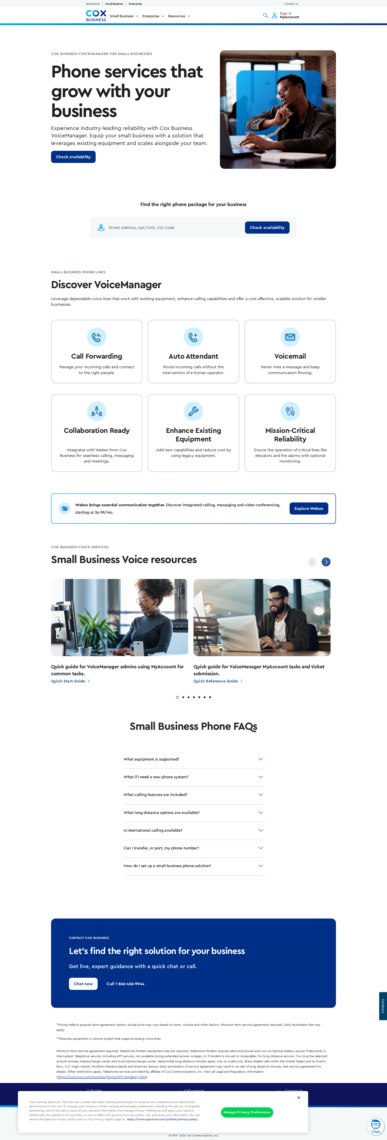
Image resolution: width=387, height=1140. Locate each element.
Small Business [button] (121, 16)
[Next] (326, 561)
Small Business (114, 3)
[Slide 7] (210, 696)
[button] (265, 15)
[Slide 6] (205, 696)
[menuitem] (124, 17)
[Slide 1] (177, 696)
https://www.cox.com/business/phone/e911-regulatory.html (102, 1077)
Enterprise (135, 3)
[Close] (299, 1098)
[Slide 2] (183, 696)
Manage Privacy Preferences (247, 1112)
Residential (93, 3)
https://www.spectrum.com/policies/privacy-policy (162, 1119)
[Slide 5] (199, 696)
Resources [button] (176, 16)
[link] (73, 157)
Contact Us (291, 3)
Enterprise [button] (150, 16)
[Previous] (312, 561)
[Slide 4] (194, 696)
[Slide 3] (188, 696)
